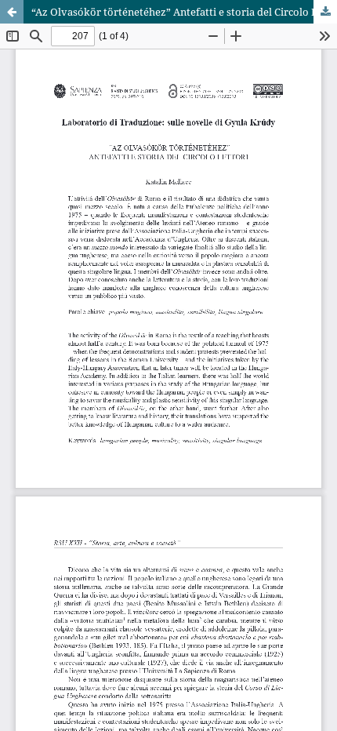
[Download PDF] (325, 12)
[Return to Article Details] (12, 12)
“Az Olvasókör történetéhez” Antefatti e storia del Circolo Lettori (184, 12)
